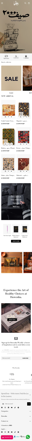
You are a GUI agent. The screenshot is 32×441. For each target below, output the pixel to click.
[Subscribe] (29, 404)
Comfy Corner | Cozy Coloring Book (7, 121)
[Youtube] (11, 407)
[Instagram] (5, 407)
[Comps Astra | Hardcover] (25, 231)
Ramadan (16, 203)
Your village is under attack (11, 279)
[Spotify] (18, 407)
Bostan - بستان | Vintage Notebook (23, 148)
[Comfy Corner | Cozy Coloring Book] (8, 109)
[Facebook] (2, 407)
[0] (29, 3)
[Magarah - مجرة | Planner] (23, 109)
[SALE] (11, 78)
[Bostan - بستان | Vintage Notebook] (23, 136)
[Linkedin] (8, 407)
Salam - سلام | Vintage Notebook (7, 175)
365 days (16, 206)
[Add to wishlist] (8, 116)
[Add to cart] (5, 116)
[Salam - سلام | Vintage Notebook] (8, 163)
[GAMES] (11, 262)
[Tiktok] (15, 407)
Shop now (12, 319)
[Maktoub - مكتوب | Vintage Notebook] (23, 163)
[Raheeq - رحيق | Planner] (8, 136)
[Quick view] (11, 116)
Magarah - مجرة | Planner (21, 121)
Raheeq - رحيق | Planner (8, 148)
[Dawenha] (16, 3)
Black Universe (16, 196)
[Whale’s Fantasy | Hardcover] (16, 231)
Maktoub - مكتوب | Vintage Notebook (21, 175)
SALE (11, 93)
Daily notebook (16, 199)
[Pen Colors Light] (7, 230)
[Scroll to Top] (29, 432)
